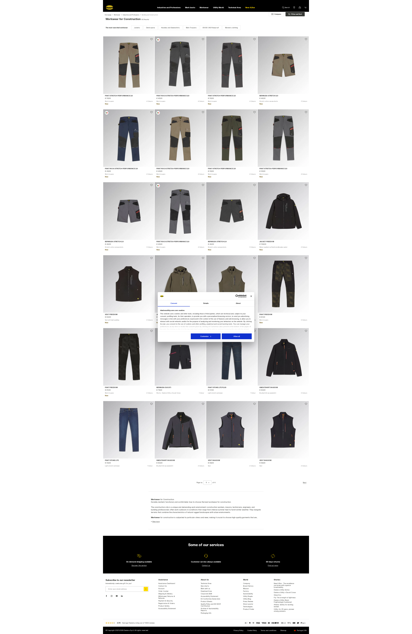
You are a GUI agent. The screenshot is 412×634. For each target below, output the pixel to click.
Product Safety (164, 606)
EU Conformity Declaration (210, 599)
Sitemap (283, 630)
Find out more (273, 565)
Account (161, 588)
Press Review (248, 601)
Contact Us (162, 586)
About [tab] (238, 303)
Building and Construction (150, 15)
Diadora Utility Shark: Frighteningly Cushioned (283, 601)
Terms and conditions (268, 630)
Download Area (206, 591)
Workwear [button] (204, 7)
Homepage (108, 15)
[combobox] (207, 482)
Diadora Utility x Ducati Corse (285, 592)
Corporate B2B (206, 594)
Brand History (248, 586)
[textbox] (206, 483)
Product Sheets (206, 601)
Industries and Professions (131, 15)
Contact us (206, 565)
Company (246, 583)
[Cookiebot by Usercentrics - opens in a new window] (237, 296)
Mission (246, 588)
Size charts (205, 586)
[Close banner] (251, 296)
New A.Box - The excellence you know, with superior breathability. (284, 585)
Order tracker (163, 591)
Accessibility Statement (167, 608)
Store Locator (248, 604)
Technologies (248, 606)
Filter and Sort (296, 14)
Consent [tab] (174, 303)
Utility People (248, 596)
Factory (246, 591)
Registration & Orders (166, 603)
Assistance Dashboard (166, 583)
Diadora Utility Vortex (281, 590)
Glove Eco (277, 595)
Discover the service (139, 565)
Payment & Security (165, 601)
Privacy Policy (238, 630)
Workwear (117, 15)
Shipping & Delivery (165, 594)
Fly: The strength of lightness (285, 597)
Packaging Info (206, 613)
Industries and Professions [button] (169, 7)
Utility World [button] (218, 7)
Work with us (205, 588)
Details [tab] (206, 303)
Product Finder (248, 609)
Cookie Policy (252, 630)
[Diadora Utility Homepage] (110, 7)
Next (304, 482)
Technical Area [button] (234, 7)
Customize (204, 336)
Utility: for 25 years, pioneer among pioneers (284, 610)
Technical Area (206, 583)
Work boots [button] (190, 7)
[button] (250, 7)
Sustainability (248, 594)
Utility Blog (247, 599)
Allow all (236, 336)
